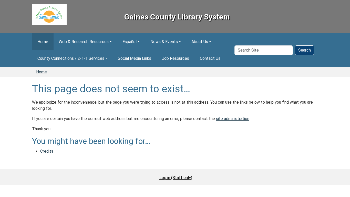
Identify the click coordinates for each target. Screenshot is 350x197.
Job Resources (175, 58)
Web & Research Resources (84, 41)
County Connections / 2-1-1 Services (70, 58)
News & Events (164, 41)
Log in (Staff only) (175, 177)
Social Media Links (134, 58)
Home (42, 41)
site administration (232, 118)
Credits (46, 151)
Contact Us (210, 58)
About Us (199, 41)
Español (129, 41)
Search (304, 50)
